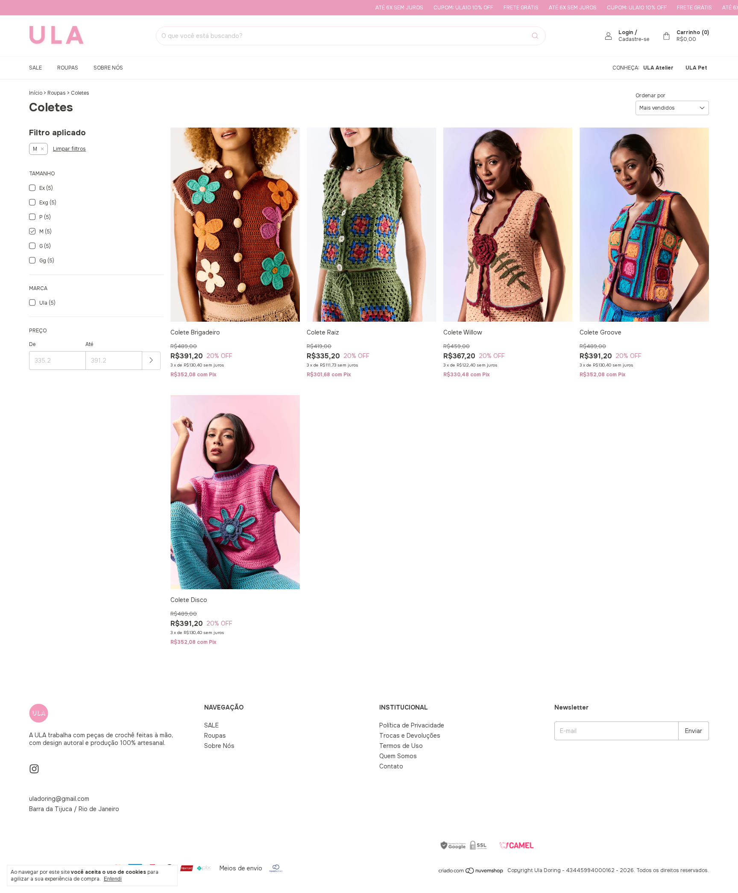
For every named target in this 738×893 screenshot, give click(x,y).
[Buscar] (535, 35)
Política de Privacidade (411, 725)
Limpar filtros (69, 148)
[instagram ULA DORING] (34, 769)
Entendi (113, 879)
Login (625, 32)
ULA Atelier (658, 67)
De (32, 344)
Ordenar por (650, 95)
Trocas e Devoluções (409, 735)
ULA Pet (696, 67)
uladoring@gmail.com (59, 799)
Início (35, 93)
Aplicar (151, 361)
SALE (35, 67)
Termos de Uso (401, 746)
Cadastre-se (633, 39)
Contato (391, 766)
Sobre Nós (108, 67)
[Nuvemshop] (471, 872)
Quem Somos (398, 756)
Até (89, 344)
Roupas (67, 67)
